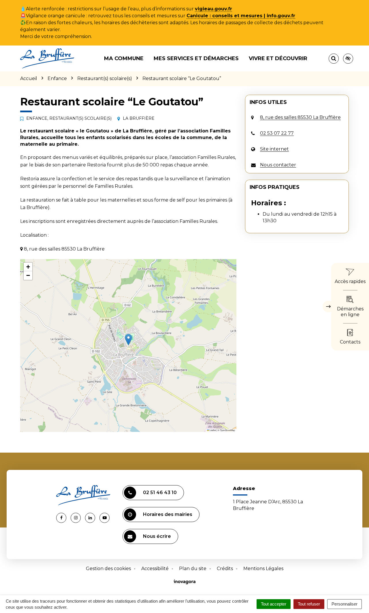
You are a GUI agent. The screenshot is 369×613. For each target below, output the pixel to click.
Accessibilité (155, 568)
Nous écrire (157, 536)
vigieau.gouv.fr (213, 9)
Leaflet (212, 430)
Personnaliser (344, 603)
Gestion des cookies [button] (108, 568)
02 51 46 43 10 (160, 492)
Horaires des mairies (167, 514)
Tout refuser (309, 603)
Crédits (225, 568)
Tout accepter (273, 603)
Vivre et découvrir (278, 58)
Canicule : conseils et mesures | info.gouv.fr (241, 15)
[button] (128, 340)
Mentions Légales (263, 568)
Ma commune (124, 58)
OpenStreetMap (227, 430)
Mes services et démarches (196, 58)
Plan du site (192, 568)
